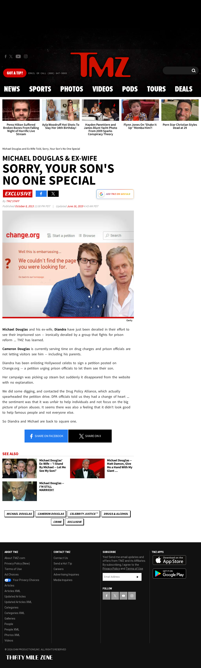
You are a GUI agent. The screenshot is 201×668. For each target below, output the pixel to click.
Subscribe (138, 577)
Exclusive (74, 522)
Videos (102, 89)
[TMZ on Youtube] (18, 56)
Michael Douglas (19, 514)
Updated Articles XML (18, 602)
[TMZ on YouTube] (123, 596)
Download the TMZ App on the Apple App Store (169, 560)
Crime (57, 522)
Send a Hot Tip (63, 563)
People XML (12, 629)
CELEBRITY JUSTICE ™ (84, 514)
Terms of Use (13, 569)
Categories (11, 607)
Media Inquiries (63, 580)
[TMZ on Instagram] (25, 56)
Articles (9, 585)
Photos (71, 89)
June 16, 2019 (75, 206)
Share (48, 436)
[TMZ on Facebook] (5, 56)
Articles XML (12, 591)
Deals (183, 89)
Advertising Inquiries (66, 574)
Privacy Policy (111, 568)
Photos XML (12, 635)
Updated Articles (15, 596)
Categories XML (15, 613)
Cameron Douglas (50, 514)
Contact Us (61, 558)
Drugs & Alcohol (116, 514)
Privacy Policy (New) (17, 563)
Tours (156, 89)
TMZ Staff (12, 201)
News (12, 89)
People (9, 624)
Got (15, 73)
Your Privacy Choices (25, 580)
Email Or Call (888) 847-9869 (47, 73)
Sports (40, 89)
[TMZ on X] (11, 56)
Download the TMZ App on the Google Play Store (169, 574)
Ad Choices (12, 574)
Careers (59, 569)
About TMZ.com (15, 558)
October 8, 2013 (24, 206)
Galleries (10, 618)
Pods (130, 89)
